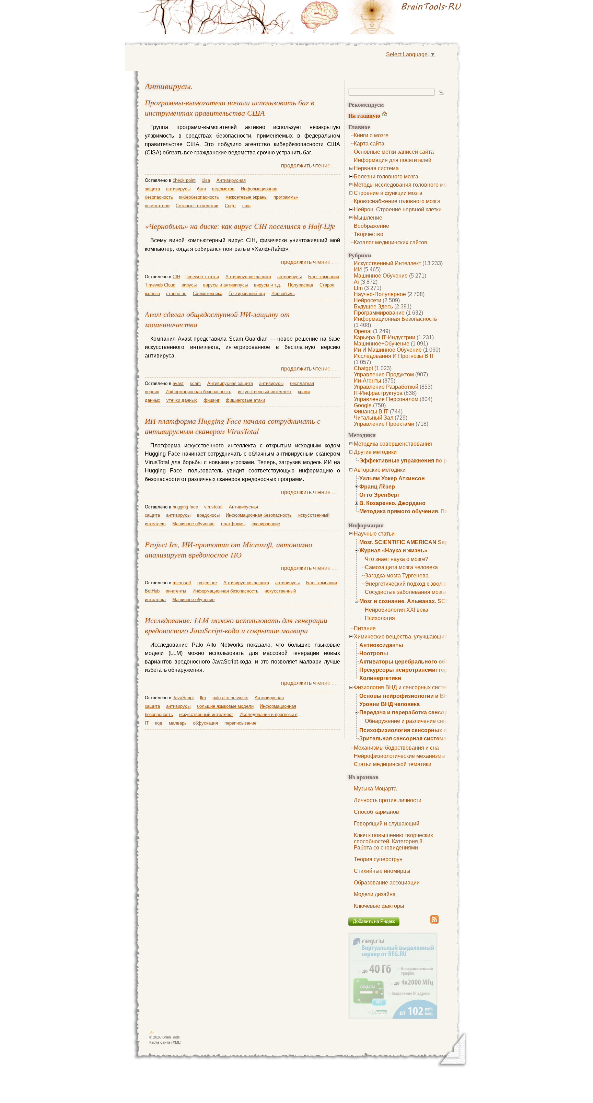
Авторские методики (380, 470)
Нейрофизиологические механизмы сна (405, 756)
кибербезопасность (199, 197)
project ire (207, 582)
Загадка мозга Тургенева (397, 575)
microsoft (182, 582)
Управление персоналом (386, 399)
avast (178, 383)
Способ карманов (376, 812)
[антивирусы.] (382, 17)
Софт (230, 205)
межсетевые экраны (246, 197)
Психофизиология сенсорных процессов (416, 730)
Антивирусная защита (248, 276)
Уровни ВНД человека (389, 704)
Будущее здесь (373, 306)
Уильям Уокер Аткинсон (392, 478)
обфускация (205, 723)
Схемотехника (207, 293)
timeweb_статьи (202, 276)
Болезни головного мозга (386, 176)
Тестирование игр (247, 293)
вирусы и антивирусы (225, 285)
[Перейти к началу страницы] (152, 1033)
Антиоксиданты (381, 645)
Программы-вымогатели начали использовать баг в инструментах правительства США (229, 107)
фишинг (212, 400)
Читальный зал (373, 418)
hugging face (185, 506)
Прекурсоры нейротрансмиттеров (406, 670)
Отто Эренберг (379, 495)
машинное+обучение (381, 344)
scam (195, 383)
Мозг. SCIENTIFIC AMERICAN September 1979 (419, 542)
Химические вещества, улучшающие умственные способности (434, 636)
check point (184, 180)
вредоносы (208, 515)
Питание (365, 628)
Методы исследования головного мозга (404, 185)
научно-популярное (380, 294)
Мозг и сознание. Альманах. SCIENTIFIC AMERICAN (429, 601)
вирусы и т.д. (267, 285)
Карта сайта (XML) (165, 1042)
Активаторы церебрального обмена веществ (421, 662)
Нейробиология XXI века (396, 610)
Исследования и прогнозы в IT (394, 356)
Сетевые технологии (197, 205)
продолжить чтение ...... (310, 165)
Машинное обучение (381, 276)
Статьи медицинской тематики (392, 764)
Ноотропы (373, 653)
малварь (178, 723)
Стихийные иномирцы (382, 871)
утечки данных (181, 400)
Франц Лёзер (377, 487)
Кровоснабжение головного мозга (397, 201)
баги (201, 188)
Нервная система (376, 168)
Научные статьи (374, 534)
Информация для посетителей (392, 160)
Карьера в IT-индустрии (384, 337)
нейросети (367, 300)
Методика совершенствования (393, 444)
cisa (206, 180)
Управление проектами (384, 424)
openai (363, 331)
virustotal (213, 506)
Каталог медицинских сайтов (390, 242)
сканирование (266, 523)
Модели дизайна (375, 894)
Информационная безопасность (395, 319)
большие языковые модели (225, 706)
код (158, 723)
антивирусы (168, 86)
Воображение (371, 226)
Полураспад (300, 285)
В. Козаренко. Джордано (392, 503)
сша (246, 205)
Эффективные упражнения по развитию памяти (425, 461)
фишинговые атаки (245, 400)
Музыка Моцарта (375, 788)
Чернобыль (283, 293)
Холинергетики (380, 678)
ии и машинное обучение (388, 350)
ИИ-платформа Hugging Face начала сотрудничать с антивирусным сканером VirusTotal (233, 425)
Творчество (368, 234)
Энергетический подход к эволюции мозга (418, 584)
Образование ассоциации (387, 882)
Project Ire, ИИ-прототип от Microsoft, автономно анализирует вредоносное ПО (228, 549)
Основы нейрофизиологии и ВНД (405, 696)
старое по (176, 293)
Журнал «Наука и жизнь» (393, 550)
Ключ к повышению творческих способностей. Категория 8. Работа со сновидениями (393, 841)
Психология (380, 618)
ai (356, 282)
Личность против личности (387, 800)
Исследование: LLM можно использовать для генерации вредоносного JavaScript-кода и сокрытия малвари (236, 625)
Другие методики (375, 452)
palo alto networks (230, 697)
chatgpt (363, 368)
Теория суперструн (378, 859)
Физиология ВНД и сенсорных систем (402, 687)
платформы (233, 523)
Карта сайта (369, 143)
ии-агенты (367, 381)
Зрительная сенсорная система (402, 738)
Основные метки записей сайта (394, 152)
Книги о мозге (371, 135)
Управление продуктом (384, 374)
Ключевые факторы (379, 906)
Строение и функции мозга (388, 193)
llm (358, 288)
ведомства (223, 188)
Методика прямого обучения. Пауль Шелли (418, 511)
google (363, 405)
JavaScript (183, 697)
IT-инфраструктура (378, 393)
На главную (364, 115)
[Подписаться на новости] (434, 922)
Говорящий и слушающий (386, 823)
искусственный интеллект (387, 263)
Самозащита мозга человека (401, 567)
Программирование (379, 313)
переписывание (240, 723)
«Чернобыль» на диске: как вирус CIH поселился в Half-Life (240, 226)
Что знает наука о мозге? (396, 559)
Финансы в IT (371, 411)
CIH (176, 276)
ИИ (358, 269)
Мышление (368, 218)
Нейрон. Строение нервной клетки (398, 209)
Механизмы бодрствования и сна (396, 748)
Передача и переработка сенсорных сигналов (422, 712)
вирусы (189, 285)
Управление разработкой (386, 387)
